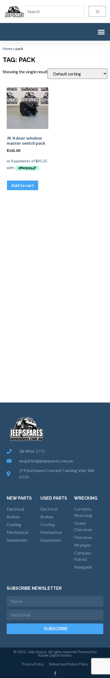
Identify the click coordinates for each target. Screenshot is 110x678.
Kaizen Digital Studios (55, 655)
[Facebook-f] (55, 673)
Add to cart (22, 185)
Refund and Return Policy (68, 664)
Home (7, 49)
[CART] (97, 11)
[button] (101, 31)
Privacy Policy (33, 664)
